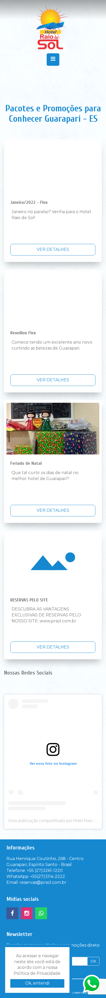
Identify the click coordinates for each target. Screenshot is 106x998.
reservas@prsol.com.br (43, 882)
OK (93, 961)
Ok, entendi (37, 983)
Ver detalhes (53, 249)
